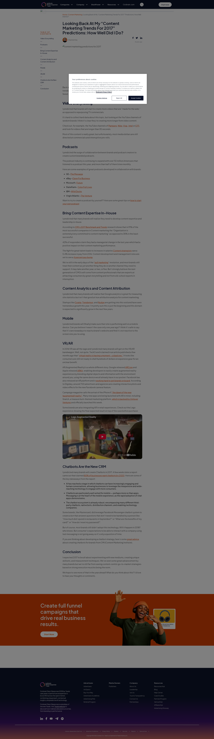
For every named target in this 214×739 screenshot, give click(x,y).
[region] (108, 89)
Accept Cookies (136, 98)
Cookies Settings (102, 98)
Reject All (119, 98)
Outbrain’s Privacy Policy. (104, 92)
